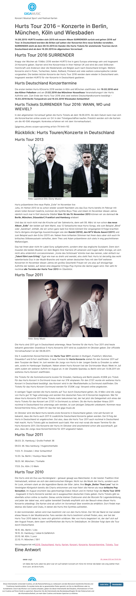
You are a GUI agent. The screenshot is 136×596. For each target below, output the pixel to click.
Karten (65, 544)
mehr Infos (104, 584)
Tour (116, 544)
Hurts (58, 544)
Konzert (73, 544)
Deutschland (47, 544)
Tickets (109, 544)
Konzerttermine (96, 544)
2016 (37, 544)
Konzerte (83, 544)
